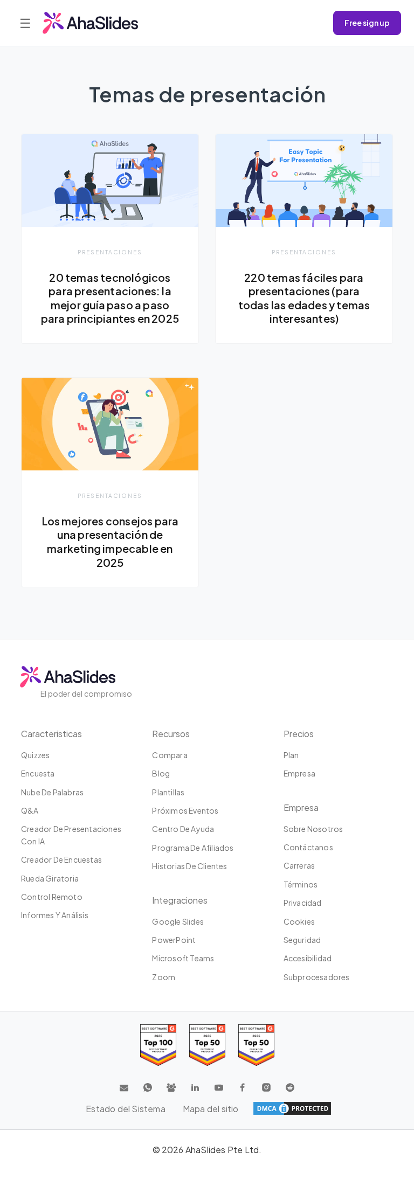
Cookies (299, 921)
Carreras (299, 865)
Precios (299, 733)
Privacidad (303, 902)
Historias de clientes (189, 866)
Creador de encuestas (61, 859)
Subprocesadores (317, 977)
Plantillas (168, 792)
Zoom (163, 977)
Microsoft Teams (183, 958)
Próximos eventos (185, 810)
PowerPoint (174, 940)
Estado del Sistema (125, 1108)
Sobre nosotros (313, 829)
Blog (161, 773)
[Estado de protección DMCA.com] (292, 1108)
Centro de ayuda (183, 829)
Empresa (299, 773)
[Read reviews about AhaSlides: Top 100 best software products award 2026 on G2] (158, 1045)
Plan (291, 755)
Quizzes (35, 755)
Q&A (30, 810)
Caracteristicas (51, 733)
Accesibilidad (308, 958)
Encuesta (38, 773)
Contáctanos (308, 847)
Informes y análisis (54, 915)
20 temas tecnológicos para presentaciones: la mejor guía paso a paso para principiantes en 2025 (110, 298)
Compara (169, 755)
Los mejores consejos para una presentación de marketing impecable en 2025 (110, 542)
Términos (301, 884)
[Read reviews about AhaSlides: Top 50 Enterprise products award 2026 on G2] (256, 1045)
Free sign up (367, 22)
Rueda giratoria (50, 878)
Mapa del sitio (211, 1108)
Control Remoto (51, 896)
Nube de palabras (52, 792)
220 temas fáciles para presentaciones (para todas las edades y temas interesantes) (304, 298)
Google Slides (178, 921)
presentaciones (110, 251)
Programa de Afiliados (192, 847)
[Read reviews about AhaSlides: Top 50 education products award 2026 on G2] (207, 1045)
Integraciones (180, 900)
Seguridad (302, 940)
